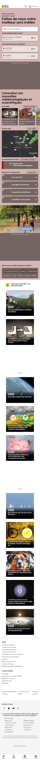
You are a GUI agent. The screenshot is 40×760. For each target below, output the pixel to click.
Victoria (20, 276)
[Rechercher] (26, 6)
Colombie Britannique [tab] (11, 271)
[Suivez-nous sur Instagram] (9, 708)
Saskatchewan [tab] (33, 271)
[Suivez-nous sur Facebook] (4, 708)
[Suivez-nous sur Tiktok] (18, 708)
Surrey (14, 276)
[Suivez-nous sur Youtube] (13, 708)
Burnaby (28, 276)
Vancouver (6, 276)
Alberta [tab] (23, 271)
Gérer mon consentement (10, 657)
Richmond (35, 276)
